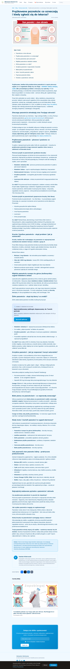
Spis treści (17, 50)
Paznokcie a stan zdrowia (23, 53)
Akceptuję (53, 665)
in (28, 572)
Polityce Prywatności (18, 666)
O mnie (54, 2)
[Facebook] (17, 661)
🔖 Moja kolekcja (39, 2)
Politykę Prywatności (40, 641)
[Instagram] (19, 661)
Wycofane (47, 2)
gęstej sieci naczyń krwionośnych (34, 118)
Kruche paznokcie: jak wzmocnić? (26, 59)
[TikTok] (21, 661)
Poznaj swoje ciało (23, 8)
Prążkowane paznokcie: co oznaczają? (27, 56)
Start (21, 2)
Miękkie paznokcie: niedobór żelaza (26, 61)
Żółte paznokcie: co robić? (24, 64)
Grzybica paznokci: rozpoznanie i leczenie (28, 67)
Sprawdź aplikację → (22, 319)
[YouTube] (24, 661)
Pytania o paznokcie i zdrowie (24, 78)
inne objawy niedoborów (44, 136)
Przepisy (30, 2)
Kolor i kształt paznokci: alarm (25, 72)
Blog (25, 2)
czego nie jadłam (51, 104)
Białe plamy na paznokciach (24, 69)
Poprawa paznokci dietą (23, 75)
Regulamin (33, 641)
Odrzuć (45, 665)
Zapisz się (24, 645)
